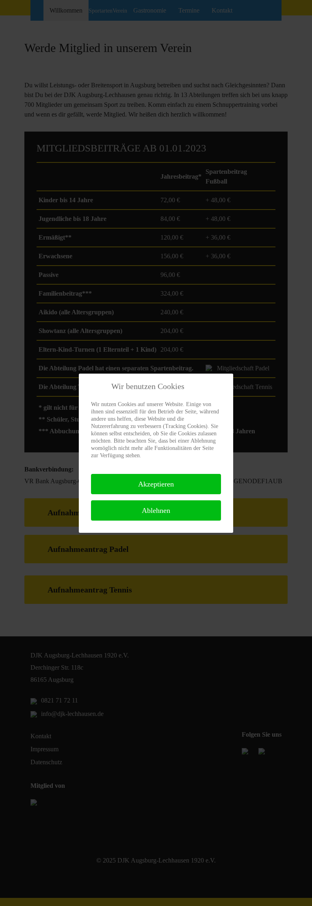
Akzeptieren (156, 484)
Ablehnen (156, 510)
